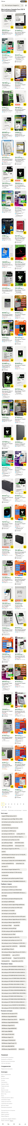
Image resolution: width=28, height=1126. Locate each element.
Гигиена (3, 1080)
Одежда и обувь (5, 1084)
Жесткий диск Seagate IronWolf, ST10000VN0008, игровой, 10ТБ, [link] (20, 684)
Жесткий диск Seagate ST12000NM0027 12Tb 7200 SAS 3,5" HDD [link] (7, 738)
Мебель (3, 1076)
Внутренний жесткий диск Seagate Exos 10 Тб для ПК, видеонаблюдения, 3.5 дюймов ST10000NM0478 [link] (20, 656)
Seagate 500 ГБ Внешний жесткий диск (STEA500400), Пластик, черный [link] (7, 110)
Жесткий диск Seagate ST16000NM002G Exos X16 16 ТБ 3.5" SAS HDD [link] (7, 315)
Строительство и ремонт (6, 1103)
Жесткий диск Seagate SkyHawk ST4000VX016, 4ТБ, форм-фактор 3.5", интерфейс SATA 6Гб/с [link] (20, 470)
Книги (2, 1095)
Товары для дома (5, 1086)
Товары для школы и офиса (7, 1097)
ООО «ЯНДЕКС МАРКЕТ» (10, 1118)
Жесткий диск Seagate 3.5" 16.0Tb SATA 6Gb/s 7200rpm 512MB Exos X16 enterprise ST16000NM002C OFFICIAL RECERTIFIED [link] (7, 160)
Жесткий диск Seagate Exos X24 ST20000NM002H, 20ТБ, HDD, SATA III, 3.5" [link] (7, 444)
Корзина (19, 1124)
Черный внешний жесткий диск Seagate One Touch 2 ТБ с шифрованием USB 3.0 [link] (7, 765)
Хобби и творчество (5, 1091)
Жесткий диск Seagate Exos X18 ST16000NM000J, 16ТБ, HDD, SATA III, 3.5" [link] (7, 712)
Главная (3, 1124)
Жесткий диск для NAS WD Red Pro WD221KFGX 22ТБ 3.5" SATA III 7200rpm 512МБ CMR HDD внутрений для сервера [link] (20, 580)
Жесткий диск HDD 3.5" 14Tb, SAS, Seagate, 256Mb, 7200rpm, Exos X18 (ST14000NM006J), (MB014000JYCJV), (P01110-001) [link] (7, 392)
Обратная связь (4, 1112)
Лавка (8, 1124)
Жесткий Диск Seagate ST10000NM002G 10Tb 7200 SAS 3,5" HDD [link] (7, 290)
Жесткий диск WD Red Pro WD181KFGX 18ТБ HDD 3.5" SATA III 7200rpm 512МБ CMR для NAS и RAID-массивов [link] (20, 765)
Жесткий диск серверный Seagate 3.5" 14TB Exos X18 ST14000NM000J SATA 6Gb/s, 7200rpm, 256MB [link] (7, 135)
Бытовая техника (5, 1078)
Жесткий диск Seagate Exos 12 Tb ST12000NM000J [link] (7, 470)
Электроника (4, 1082)
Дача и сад (3, 1093)
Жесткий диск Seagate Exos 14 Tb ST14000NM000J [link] (7, 57)
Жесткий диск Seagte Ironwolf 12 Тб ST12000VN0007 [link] (7, 684)
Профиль (25, 1124)
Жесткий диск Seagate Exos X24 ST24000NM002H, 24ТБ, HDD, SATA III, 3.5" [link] (20, 340)
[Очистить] (22, 5)
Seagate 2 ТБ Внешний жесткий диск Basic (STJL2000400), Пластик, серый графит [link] (20, 444)
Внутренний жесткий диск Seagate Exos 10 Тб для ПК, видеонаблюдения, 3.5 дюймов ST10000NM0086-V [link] (20, 712)
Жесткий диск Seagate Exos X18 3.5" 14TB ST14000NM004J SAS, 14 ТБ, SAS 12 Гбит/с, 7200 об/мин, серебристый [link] (20, 57)
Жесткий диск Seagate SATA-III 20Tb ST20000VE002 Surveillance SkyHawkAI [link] (7, 524)
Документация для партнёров (8, 1061)
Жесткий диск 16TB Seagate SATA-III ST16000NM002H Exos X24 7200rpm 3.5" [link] (7, 366)
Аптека (2, 1088)
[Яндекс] (11, 1121)
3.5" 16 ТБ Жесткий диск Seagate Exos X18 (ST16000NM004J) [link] (7, 579)
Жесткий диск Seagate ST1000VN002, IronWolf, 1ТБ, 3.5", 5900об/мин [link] (7, 792)
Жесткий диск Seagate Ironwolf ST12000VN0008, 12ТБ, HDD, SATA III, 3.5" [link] (20, 792)
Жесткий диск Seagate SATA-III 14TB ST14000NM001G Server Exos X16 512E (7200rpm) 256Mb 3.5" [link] (7, 186)
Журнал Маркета (5, 1116)
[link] (9, 816)
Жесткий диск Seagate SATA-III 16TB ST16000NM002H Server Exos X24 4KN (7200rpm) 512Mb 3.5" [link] (20, 290)
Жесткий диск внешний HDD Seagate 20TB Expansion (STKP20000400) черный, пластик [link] (20, 552)
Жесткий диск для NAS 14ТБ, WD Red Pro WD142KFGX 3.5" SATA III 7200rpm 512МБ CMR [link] (20, 738)
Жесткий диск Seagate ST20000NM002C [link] (20, 110)
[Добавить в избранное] (12, 14)
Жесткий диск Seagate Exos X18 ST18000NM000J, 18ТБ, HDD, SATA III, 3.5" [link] (20, 524)
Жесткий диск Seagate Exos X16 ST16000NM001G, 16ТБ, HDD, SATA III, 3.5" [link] (20, 498)
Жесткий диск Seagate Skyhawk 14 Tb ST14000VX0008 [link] (20, 210)
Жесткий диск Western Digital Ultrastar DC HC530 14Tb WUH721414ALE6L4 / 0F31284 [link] (20, 33)
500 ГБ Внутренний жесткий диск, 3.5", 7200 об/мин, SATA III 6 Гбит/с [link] (7, 210)
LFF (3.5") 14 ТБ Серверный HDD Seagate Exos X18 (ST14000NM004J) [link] (6, 552)
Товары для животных (6, 1101)
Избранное (14, 1124)
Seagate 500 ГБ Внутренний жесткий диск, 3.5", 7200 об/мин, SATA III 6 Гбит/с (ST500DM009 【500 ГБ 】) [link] (7, 340)
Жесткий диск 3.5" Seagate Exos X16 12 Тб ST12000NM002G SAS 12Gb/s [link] (7, 264)
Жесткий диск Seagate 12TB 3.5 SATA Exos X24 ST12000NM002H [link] (7, 630)
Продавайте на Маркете (6, 1059)
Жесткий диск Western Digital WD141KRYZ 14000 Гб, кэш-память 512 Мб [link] (20, 160)
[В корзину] (12, 27)
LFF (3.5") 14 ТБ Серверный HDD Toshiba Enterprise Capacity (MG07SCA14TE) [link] (19, 606)
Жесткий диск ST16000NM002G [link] (6, 85)
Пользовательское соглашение (8, 1110)
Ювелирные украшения (6, 1107)
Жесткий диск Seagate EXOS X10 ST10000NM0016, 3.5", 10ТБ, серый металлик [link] (20, 420)
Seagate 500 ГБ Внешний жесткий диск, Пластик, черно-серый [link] (7, 238)
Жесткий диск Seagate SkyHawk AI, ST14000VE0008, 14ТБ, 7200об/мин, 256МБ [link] (20, 85)
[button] (26, 5)
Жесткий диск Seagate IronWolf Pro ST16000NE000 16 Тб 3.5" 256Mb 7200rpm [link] (20, 315)
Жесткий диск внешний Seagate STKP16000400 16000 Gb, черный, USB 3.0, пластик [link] (7, 498)
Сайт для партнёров (5, 1063)
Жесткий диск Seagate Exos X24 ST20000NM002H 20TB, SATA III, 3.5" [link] (20, 366)
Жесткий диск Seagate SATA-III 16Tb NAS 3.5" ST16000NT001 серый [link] (20, 264)
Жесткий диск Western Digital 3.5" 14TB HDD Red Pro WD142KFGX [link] (20, 238)
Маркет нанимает (5, 1114)
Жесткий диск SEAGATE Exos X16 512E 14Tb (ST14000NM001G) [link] (7, 32)
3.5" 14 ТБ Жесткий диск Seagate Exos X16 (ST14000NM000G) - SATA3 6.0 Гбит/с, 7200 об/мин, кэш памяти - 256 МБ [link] (20, 186)
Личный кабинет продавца (7, 1057)
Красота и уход (4, 1090)
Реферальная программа (6, 1068)
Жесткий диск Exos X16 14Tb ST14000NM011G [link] (20, 630)
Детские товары (5, 1105)
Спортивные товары (5, 1099)
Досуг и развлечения (6, 1074)
